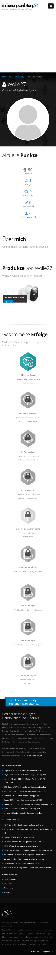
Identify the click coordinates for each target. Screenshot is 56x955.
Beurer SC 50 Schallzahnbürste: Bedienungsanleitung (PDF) (28, 804)
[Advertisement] (28, 43)
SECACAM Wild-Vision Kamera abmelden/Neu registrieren (28, 850)
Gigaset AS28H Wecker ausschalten (19, 837)
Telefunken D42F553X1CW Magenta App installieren (25, 854)
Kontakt (7, 892)
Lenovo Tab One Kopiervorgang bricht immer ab (24, 859)
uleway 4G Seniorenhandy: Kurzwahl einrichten (23, 813)
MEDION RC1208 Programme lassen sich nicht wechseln (27, 867)
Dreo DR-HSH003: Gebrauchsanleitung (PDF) (22, 808)
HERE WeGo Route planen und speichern (21, 846)
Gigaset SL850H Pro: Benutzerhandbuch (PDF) (23, 770)
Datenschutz (35, 951)
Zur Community (33, 755)
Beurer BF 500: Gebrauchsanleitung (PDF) (21, 795)
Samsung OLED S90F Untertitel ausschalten (22, 863)
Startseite (6, 76)
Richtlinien (8, 888)
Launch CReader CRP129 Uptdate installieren (22, 841)
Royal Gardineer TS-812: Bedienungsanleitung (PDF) (25, 774)
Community (18, 76)
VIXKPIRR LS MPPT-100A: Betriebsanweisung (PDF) (25, 791)
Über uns (8, 883)
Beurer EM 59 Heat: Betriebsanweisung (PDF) (23, 800)
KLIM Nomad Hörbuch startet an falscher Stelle (23, 825)
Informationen (10, 879)
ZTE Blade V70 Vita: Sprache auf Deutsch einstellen (25, 787)
